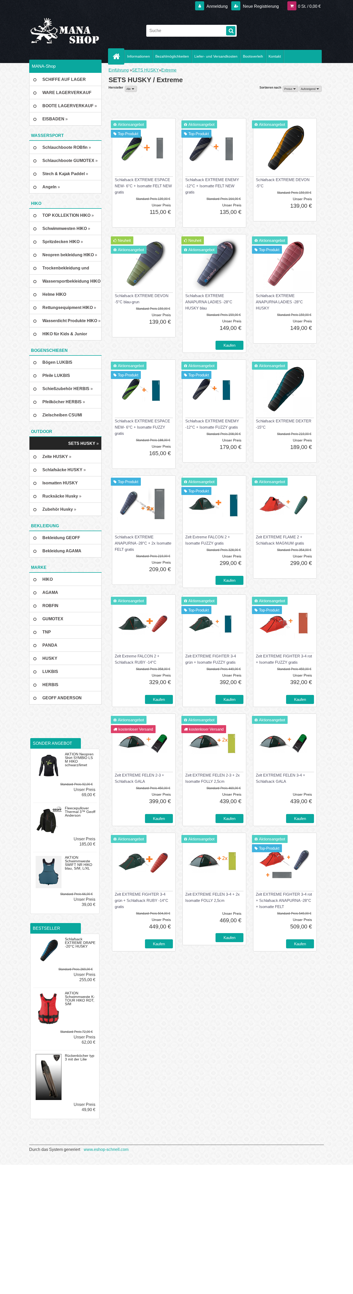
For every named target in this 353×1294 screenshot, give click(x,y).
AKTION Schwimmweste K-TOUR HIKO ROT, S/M (80, 998)
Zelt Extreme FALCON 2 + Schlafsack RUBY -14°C (137, 659)
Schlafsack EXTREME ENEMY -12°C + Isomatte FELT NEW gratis (212, 185)
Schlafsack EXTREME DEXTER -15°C (283, 424)
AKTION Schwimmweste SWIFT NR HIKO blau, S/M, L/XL (78, 863)
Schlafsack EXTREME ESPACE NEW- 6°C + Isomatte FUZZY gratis (142, 427)
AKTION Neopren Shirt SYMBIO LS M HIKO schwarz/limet (79, 759)
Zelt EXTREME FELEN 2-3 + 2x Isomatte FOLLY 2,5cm (212, 778)
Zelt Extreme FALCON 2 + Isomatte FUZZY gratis (207, 540)
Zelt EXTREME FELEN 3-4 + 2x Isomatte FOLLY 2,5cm (212, 897)
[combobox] (290, 89)
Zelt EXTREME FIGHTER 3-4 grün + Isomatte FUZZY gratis (210, 659)
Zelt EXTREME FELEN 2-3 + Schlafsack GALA (139, 778)
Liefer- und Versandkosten (215, 56)
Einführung (119, 70)
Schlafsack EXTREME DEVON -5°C (283, 182)
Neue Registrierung (260, 6)
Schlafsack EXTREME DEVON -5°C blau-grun (141, 298)
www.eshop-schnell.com (106, 1149)
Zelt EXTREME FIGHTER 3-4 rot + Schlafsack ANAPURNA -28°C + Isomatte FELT (284, 900)
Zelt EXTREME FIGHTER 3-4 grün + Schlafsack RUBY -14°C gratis (141, 900)
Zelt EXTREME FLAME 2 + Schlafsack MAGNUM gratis (280, 540)
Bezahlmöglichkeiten (172, 56)
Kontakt (274, 56)
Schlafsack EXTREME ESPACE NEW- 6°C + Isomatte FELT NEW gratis (143, 185)
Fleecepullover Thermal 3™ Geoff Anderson (80, 811)
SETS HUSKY (145, 70)
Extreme (169, 70)
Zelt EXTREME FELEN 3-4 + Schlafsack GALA (280, 778)
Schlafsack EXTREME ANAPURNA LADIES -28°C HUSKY (279, 301)
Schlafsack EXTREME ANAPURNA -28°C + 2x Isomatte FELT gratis (143, 543)
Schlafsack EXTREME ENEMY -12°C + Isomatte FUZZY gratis (212, 424)
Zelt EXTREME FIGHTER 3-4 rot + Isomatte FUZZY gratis (284, 659)
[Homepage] (118, 56)
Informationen (138, 56)
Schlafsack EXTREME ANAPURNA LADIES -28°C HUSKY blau (208, 301)
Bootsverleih (253, 56)
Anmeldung (217, 6)
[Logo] (64, 31)
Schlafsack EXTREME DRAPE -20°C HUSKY (80, 942)
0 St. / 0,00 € (309, 6)
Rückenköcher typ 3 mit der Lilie (79, 1057)
